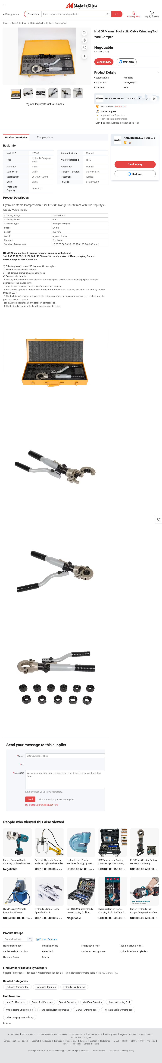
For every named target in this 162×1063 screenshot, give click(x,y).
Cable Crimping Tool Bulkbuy (20, 1017)
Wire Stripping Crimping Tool (19, 1009)
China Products (28, 1034)
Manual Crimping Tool (86, 1009)
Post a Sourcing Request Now (41, 804)
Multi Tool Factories (92, 1002)
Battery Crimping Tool (119, 1002)
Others (45, 957)
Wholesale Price (95, 1034)
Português (46, 1041)
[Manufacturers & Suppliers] (81, 5)
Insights (87, 1037)
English (25, 1041)
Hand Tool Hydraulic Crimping (54, 1009)
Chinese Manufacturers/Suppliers (53, 1034)
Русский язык (71, 1041)
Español (35, 1041)
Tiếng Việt (76, 1043)
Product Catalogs (48, 939)
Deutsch (93, 1041)
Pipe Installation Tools (130, 945)
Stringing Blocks (50, 945)
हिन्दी (141, 1041)
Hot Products (13, 1034)
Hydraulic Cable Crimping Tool (118, 1009)
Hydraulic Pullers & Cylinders (134, 951)
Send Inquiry (104, 61)
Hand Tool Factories (15, 1002)
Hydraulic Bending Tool (74, 986)
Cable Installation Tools (14, 951)
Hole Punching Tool (12, 945)
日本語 (134, 1041)
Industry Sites (111, 1034)
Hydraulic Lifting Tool (46, 986)
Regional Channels (128, 1034)
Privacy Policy (128, 1050)
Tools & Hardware (19, 23)
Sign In (99, 122)
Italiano (83, 1041)
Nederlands (105, 1041)
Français (58, 1041)
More (6, 1023)
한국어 (125, 1041)
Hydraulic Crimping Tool (56, 23)
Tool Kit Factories (67, 1002)
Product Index (145, 1034)
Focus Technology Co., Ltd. (60, 1050)
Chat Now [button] (128, 61)
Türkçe (65, 1043)
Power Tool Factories (42, 1002)
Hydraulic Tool (36, 23)
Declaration (114, 1050)
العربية (116, 1041)
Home (5, 23)
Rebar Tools (48, 951)
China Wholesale (78, 1034)
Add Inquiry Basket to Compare (47, 104)
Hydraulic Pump (11, 957)
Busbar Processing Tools (93, 951)
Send (30, 799)
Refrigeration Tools (90, 945)
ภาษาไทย (151, 1041)
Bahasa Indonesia (91, 1043)
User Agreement (99, 1050)
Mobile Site (76, 1037)
